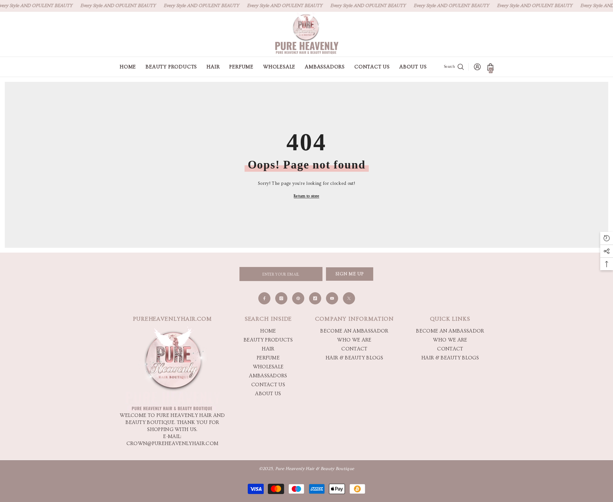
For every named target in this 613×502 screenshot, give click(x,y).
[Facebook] (264, 298)
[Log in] (477, 67)
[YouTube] (332, 298)
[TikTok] (315, 298)
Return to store (306, 196)
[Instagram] (281, 298)
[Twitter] (349, 298)
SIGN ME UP (350, 274)
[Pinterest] (298, 298)
